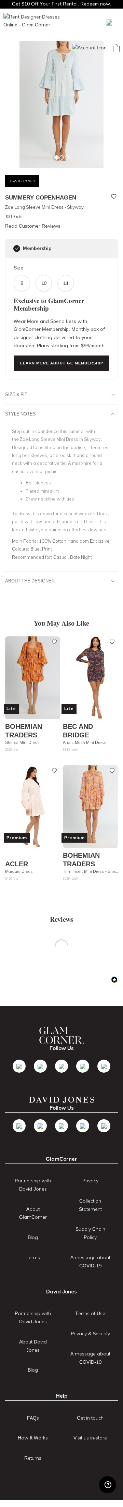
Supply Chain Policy (90, 1233)
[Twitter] (40, 1066)
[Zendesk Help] (107, 1484)
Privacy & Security (90, 1333)
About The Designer (30, 580)
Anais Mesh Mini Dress (84, 742)
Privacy (90, 1181)
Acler (16, 863)
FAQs (33, 1418)
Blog (33, 1237)
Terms (33, 1257)
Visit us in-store (90, 1438)
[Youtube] (82, 1066)
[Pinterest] (103, 1066)
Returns (32, 1458)
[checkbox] (16, 248)
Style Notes (20, 414)
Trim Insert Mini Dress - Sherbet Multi (90, 871)
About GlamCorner (33, 1213)
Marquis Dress (19, 871)
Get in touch (90, 1418)
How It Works (33, 1438)
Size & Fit (16, 394)
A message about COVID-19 (90, 1261)
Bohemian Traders (23, 730)
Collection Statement (90, 1205)
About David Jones (33, 1346)
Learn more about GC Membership (61, 363)
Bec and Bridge (78, 730)
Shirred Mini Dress (22, 742)
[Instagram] (61, 1066)
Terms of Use (90, 1313)
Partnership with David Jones (33, 1185)
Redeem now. (95, 4)
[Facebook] (19, 1066)
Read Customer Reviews (32, 226)
